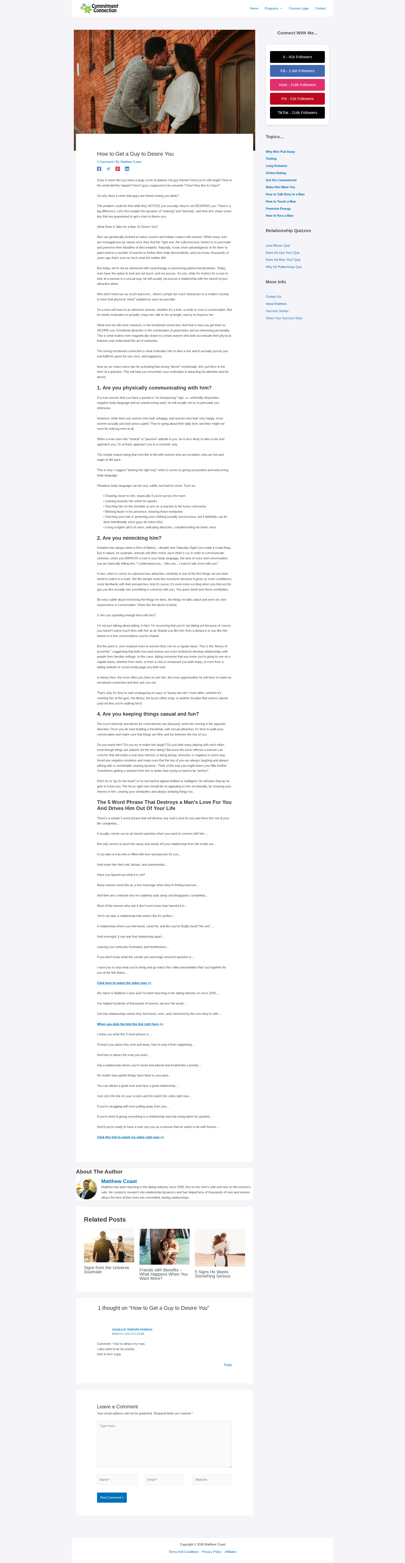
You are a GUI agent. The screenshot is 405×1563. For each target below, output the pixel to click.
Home (254, 8)
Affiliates (230, 1552)
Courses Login (299, 8)
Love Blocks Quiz (278, 245)
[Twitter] (108, 169)
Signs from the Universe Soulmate (106, 1269)
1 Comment (105, 162)
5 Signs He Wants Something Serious (212, 1274)
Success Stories (277, 311)
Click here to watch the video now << (124, 983)
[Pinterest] (118, 169)
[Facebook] (99, 169)
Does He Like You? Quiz (283, 252)
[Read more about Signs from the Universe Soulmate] (109, 1245)
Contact (320, 8)
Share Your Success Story (284, 318)
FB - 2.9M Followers (298, 71)
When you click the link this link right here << (130, 1024)
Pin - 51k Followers (297, 99)
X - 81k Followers (297, 57)
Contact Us (273, 296)
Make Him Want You (280, 187)
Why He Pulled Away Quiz (284, 267)
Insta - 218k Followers (297, 85)
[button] (280, 8)
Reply (228, 1365)
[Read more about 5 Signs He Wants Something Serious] (220, 1247)
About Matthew (276, 304)
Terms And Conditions (184, 1552)
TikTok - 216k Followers (297, 113)
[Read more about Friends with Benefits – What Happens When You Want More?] (164, 1246)
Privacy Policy (212, 1552)
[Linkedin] (127, 169)
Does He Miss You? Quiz (283, 259)
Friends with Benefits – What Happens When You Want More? (163, 1274)
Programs (271, 8)
